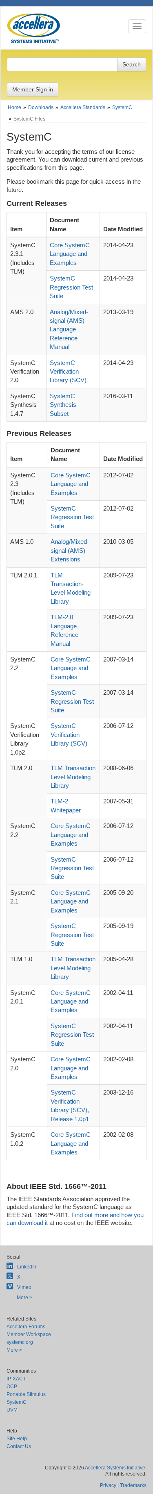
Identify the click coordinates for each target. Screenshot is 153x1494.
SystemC (17, 1402)
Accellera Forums (26, 1326)
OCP (12, 1386)
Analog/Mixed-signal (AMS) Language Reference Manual (69, 329)
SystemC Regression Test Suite (71, 287)
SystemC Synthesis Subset (63, 404)
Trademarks (133, 1485)
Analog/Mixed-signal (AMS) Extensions (70, 550)
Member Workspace (29, 1334)
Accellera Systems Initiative (115, 1468)
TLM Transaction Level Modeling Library (73, 776)
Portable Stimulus (26, 1394)
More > (24, 1297)
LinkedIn (26, 1267)
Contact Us (19, 1446)
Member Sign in (32, 89)
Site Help (17, 1438)
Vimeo (24, 1287)
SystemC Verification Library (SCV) (68, 371)
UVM (12, 1409)
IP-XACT (16, 1378)
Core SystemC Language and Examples (70, 254)
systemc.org (20, 1342)
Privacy (108, 1485)
